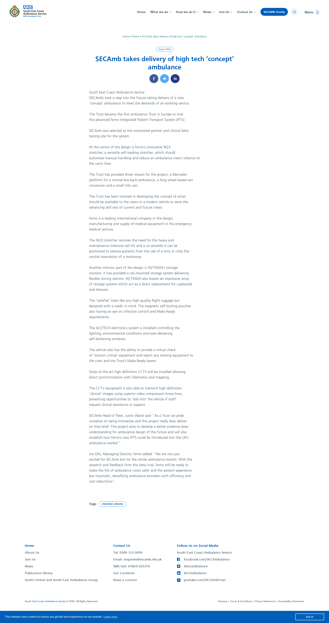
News (207, 12)
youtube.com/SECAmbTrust (205, 580)
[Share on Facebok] (153, 78)
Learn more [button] (110, 616)
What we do (159, 12)
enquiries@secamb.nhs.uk (143, 559)
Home (141, 12)
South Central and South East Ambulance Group (61, 580)
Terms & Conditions (241, 601)
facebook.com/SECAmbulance (207, 559)
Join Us (224, 12)
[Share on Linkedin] (175, 78)
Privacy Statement (265, 601)
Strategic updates (112, 504)
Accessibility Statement (291, 601)
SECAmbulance (195, 573)
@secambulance (196, 566)
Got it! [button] (309, 616)
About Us (32, 552)
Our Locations (124, 573)
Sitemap (222, 601)
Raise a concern (125, 580)
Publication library (38, 573)
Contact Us (245, 12)
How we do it (186, 12)
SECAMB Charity (274, 12)
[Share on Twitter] (164, 78)
